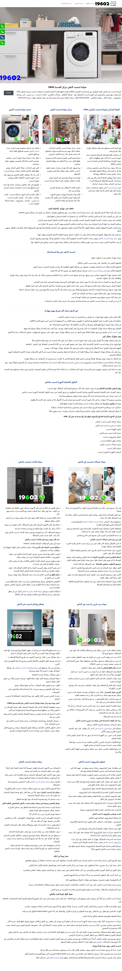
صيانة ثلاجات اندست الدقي (32, 592)
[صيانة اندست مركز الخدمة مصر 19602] (105, 3)
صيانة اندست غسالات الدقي (92, 522)
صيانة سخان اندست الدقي (40, 782)
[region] (61, 45)
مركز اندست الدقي (110, 188)
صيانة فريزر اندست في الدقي (101, 729)
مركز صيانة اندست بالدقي (107, 239)
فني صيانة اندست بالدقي (96, 271)
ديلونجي (99, 942)
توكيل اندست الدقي (56, 958)
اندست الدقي (112, 332)
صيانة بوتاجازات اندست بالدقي (26, 668)
